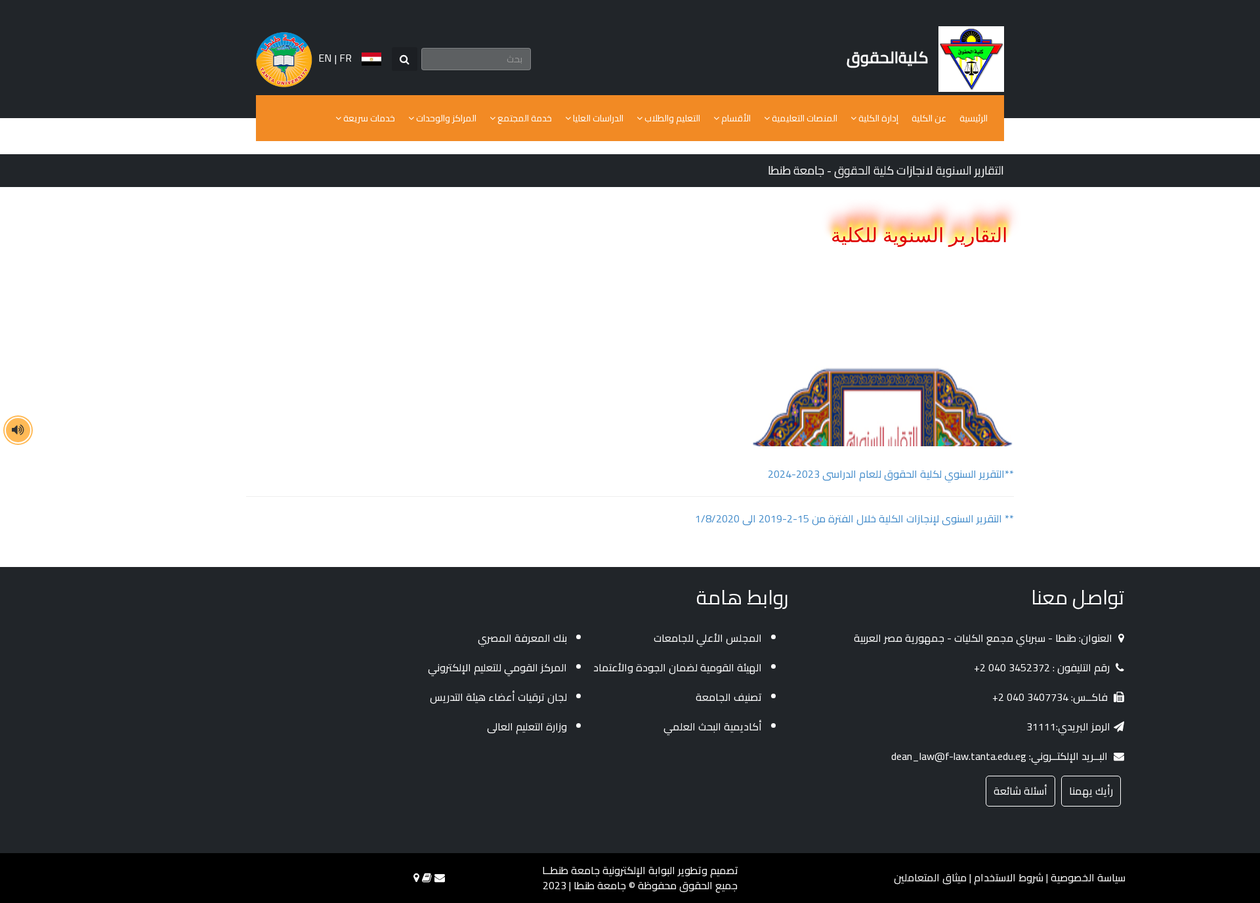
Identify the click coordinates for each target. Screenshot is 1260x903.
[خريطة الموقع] (416, 877)
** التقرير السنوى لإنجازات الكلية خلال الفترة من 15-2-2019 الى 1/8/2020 (854, 518)
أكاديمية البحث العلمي (712, 726)
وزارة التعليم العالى (527, 726)
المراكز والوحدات (445, 118)
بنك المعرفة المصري (522, 638)
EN (324, 58)
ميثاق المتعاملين (930, 877)
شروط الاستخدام (1008, 877)
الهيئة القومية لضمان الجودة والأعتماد (677, 667)
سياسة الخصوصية (1088, 877)
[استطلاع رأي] (427, 877)
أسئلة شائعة (1020, 791)
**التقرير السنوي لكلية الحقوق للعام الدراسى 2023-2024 (891, 474)
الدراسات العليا (597, 118)
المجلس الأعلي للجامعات (708, 638)
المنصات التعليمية (803, 118)
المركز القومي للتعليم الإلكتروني (497, 667)
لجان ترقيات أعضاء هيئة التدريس (498, 697)
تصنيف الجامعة (729, 697)
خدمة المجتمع (523, 118)
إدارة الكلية (877, 118)
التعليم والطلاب (671, 118)
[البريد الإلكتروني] (439, 877)
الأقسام (735, 118)
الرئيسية (973, 118)
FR (345, 58)
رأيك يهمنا (1091, 791)
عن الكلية (929, 118)
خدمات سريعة (368, 118)
